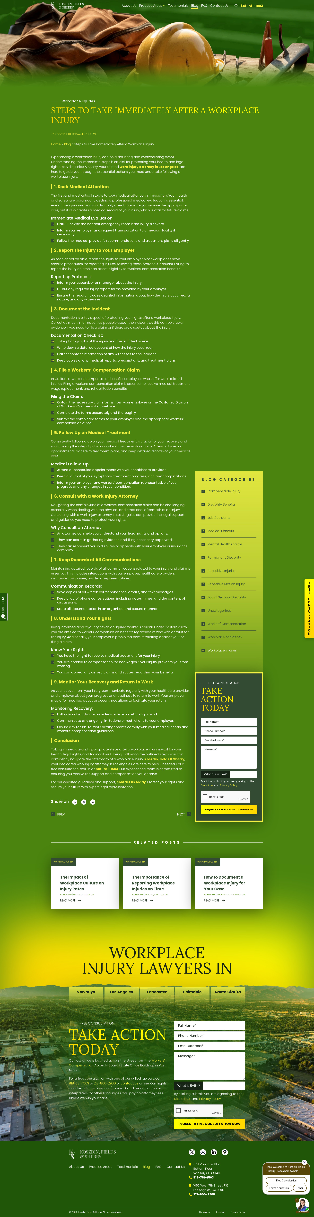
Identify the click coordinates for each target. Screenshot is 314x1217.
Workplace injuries (78, 101)
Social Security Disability (227, 597)
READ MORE (68, 900)
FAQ (204, 5)
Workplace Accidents (225, 637)
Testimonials (178, 5)
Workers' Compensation (227, 624)
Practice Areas (150, 5)
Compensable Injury (224, 491)
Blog (194, 5)
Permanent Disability (224, 557)
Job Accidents (219, 517)
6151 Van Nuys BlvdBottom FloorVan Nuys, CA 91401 (207, 1168)
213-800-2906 (105, 1083)
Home (56, 144)
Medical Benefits (221, 531)
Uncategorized (219, 610)
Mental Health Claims (225, 544)
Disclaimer (207, 785)
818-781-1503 (252, 5)
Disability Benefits (222, 504)
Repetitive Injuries (221, 570)
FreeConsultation (309, 608)
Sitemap (220, 1212)
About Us (129, 5)
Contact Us (219, 5)
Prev (61, 814)
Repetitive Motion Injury (226, 584)
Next (181, 814)
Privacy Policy (228, 785)
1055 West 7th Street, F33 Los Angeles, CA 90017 (210, 1187)
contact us (129, 1083)
